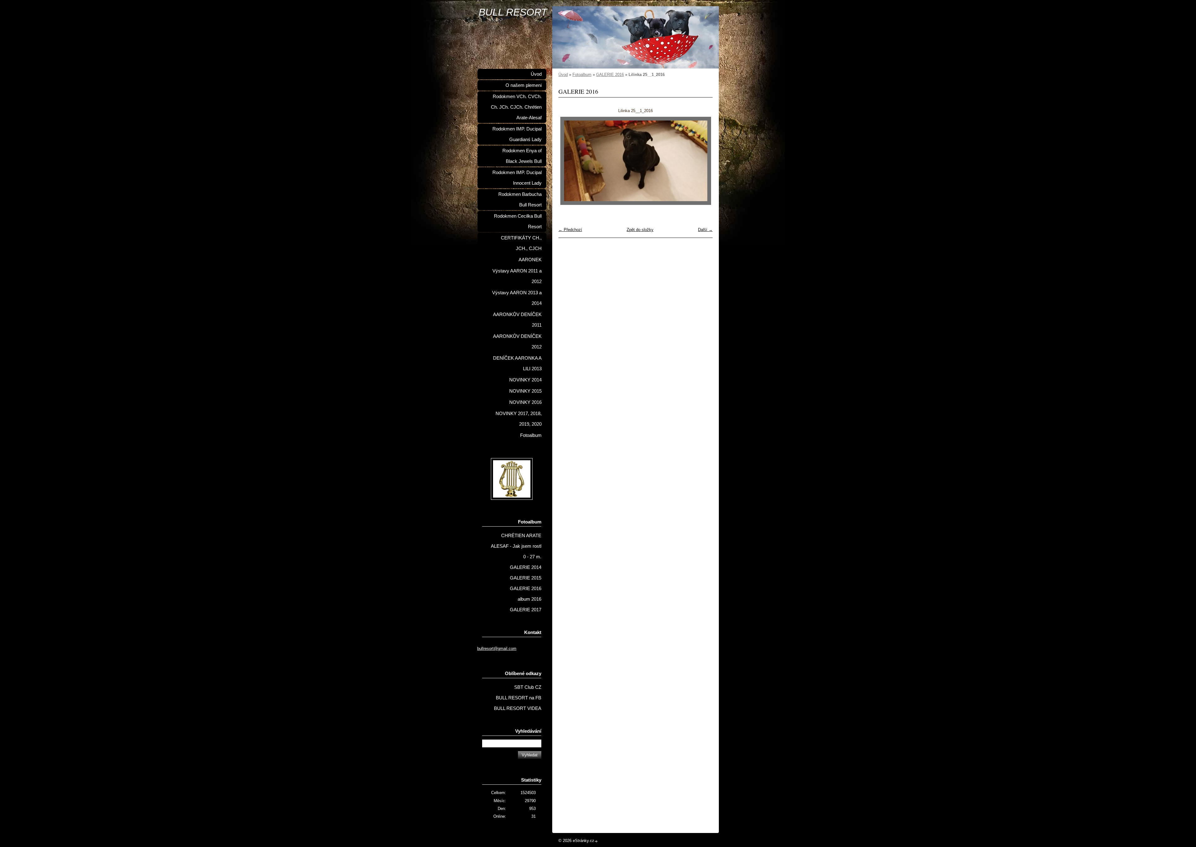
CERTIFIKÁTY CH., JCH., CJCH (521, 243)
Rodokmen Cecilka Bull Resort (518, 221)
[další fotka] (702, 161)
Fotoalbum (581, 74)
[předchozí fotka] (569, 161)
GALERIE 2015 (525, 577)
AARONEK (530, 259)
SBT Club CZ (527, 687)
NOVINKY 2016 (525, 402)
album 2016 (529, 599)
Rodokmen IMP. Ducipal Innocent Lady (517, 178)
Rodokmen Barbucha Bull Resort (520, 199)
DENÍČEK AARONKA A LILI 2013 (517, 363)
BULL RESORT (513, 12)
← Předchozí (570, 229)
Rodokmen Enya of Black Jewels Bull (522, 156)
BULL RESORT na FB (518, 697)
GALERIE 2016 (610, 74)
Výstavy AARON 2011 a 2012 (517, 276)
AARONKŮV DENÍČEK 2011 (517, 320)
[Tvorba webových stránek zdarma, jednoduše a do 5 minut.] (596, 841)
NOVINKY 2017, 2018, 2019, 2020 (519, 419)
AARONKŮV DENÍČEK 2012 (517, 341)
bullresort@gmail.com (496, 648)
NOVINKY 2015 (525, 391)
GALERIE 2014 (525, 567)
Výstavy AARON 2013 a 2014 (517, 298)
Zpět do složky (640, 229)
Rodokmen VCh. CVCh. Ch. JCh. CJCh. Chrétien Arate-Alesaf (516, 107)
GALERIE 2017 (525, 609)
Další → (705, 229)
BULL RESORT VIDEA (517, 708)
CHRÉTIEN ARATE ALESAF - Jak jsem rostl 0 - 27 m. (516, 546)
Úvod (563, 74)
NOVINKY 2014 (525, 379)
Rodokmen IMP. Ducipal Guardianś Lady (517, 134)
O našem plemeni (523, 85)
